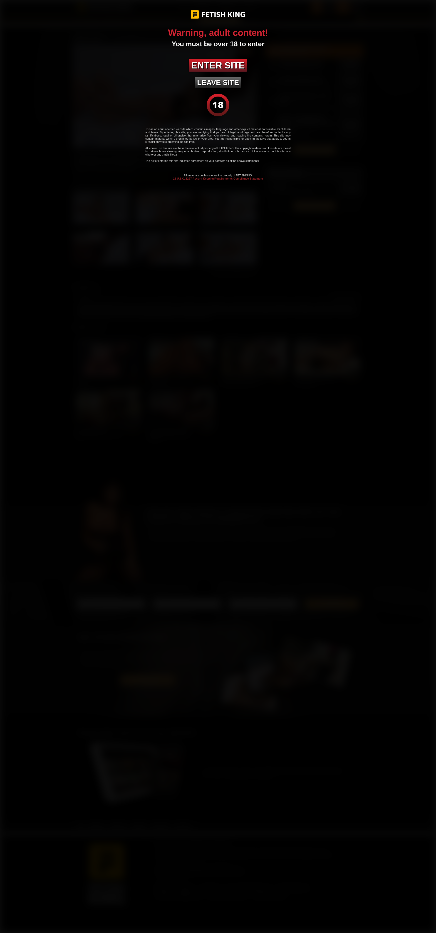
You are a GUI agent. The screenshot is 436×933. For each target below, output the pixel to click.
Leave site (218, 82)
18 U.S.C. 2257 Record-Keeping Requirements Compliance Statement (218, 178)
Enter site (218, 65)
